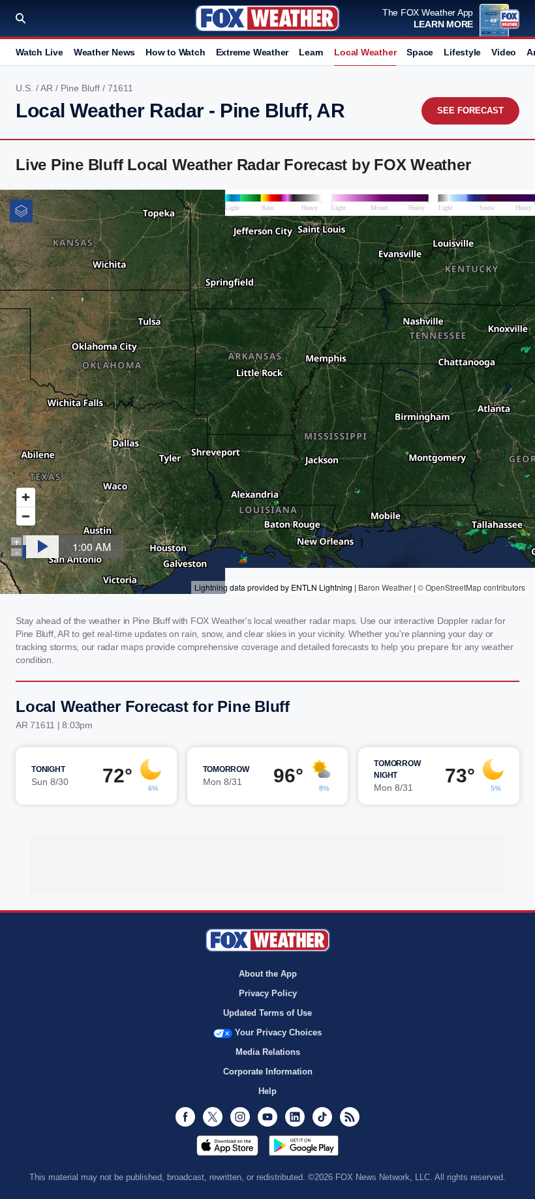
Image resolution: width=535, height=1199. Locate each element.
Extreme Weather (252, 52)
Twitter (212, 1117)
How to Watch (175, 52)
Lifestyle (462, 52)
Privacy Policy (268, 993)
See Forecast (470, 110)
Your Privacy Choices (278, 1032)
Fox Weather (267, 18)
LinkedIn (295, 1117)
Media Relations (268, 1052)
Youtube (267, 1117)
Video (503, 52)
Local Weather (365, 52)
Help (267, 1091)
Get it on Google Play (304, 1145)
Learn (311, 52)
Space (419, 52)
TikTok (322, 1117)
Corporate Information (268, 1071)
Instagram (240, 1117)
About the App (268, 974)
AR (47, 88)
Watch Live (39, 52)
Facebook (185, 1117)
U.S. (26, 88)
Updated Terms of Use (267, 1013)
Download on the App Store (227, 1145)
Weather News (104, 52)
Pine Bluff (81, 88)
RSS (349, 1117)
